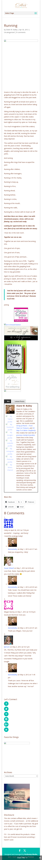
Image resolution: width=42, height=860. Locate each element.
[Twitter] (10, 419)
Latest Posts (19, 401)
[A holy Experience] (21, 339)
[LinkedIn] (10, 443)
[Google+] (10, 435)
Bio (8, 401)
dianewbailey (12, 549)
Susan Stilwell (9, 568)
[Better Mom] (21, 315)
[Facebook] (10, 427)
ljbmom (7, 647)
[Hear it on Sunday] (15, 372)
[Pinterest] (10, 459)
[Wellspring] (12, 388)
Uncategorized (9, 32)
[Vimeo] (10, 467)
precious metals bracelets (25, 435)
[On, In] (12, 325)
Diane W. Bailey (11, 30)
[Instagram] (10, 451)
